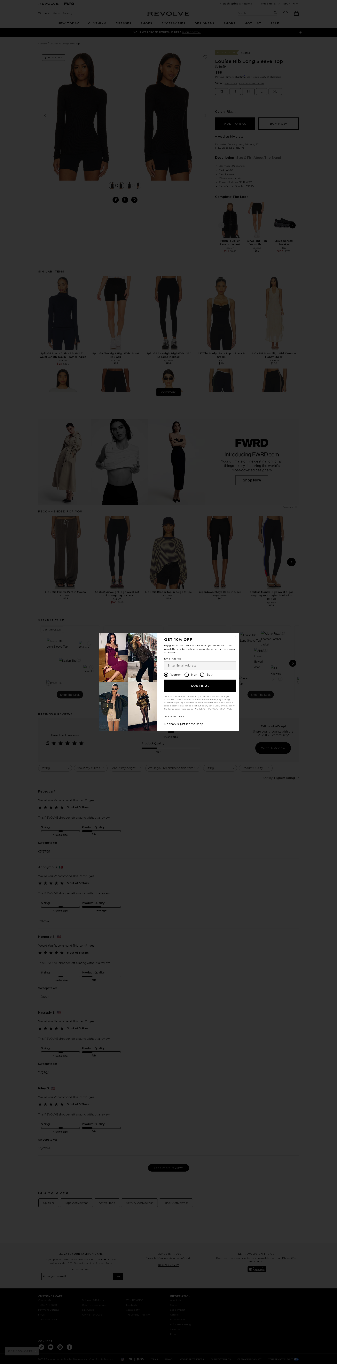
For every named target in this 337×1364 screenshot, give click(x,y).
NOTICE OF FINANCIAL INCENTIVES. (213, 709)
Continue (200, 686)
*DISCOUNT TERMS (174, 716)
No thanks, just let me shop (183, 724)
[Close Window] (236, 636)
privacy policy (227, 705)
